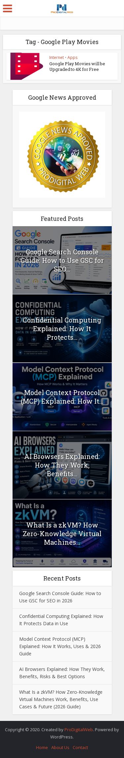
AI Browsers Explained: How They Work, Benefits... (62, 465)
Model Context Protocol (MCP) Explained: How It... (62, 396)
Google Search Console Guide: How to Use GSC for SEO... (62, 260)
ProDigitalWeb (78, 730)
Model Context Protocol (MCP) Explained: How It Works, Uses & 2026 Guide (60, 646)
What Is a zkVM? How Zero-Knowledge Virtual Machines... (62, 533)
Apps (72, 57)
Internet (56, 57)
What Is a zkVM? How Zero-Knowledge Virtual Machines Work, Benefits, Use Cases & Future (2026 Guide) (61, 699)
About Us (60, 747)
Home (42, 747)
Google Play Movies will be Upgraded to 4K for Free (77, 66)
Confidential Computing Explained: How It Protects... (62, 328)
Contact (80, 747)
